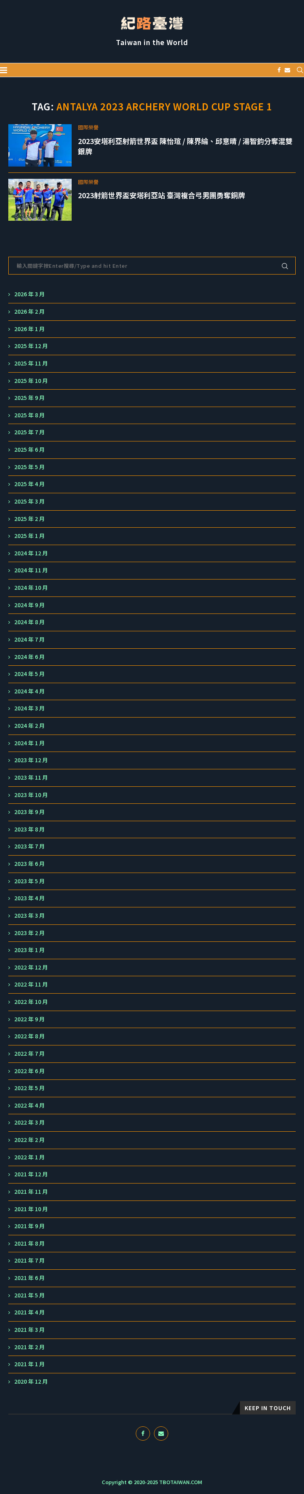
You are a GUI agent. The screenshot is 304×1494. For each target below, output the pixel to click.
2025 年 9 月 (29, 397)
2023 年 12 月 (31, 760)
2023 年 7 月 (29, 846)
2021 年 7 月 (29, 1260)
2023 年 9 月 (29, 812)
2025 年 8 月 (29, 415)
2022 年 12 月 (31, 967)
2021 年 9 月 (29, 1226)
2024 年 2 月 (29, 725)
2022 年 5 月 (29, 1088)
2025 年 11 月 (31, 363)
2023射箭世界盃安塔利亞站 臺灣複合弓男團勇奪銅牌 (161, 195)
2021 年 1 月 (29, 1364)
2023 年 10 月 (31, 795)
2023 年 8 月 (29, 829)
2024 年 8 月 (29, 622)
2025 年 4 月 (29, 484)
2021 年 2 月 (29, 1347)
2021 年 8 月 (29, 1243)
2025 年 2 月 (29, 519)
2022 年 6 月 (29, 1071)
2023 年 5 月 (29, 881)
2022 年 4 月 (29, 1105)
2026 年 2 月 (29, 311)
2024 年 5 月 (29, 674)
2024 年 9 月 (29, 605)
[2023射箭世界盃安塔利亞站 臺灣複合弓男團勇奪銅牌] (40, 200)
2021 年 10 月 (31, 1209)
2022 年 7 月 (29, 1053)
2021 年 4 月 (29, 1312)
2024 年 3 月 (29, 708)
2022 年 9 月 (29, 1019)
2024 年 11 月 (31, 570)
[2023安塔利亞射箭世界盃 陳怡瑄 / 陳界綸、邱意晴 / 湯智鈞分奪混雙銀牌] (40, 145)
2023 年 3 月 (29, 915)
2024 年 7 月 (29, 639)
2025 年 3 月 (29, 501)
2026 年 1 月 (29, 329)
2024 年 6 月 (29, 657)
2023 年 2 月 (29, 933)
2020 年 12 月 (31, 1381)
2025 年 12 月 (31, 346)
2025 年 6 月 (29, 449)
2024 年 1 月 (29, 743)
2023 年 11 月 (31, 777)
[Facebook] (279, 70)
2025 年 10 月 (31, 380)
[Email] (287, 70)
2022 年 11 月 (31, 984)
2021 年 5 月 (29, 1295)
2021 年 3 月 (29, 1329)
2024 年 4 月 (29, 691)
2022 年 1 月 (29, 1157)
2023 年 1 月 (29, 950)
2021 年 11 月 (31, 1191)
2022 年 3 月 (29, 1122)
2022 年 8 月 (29, 1036)
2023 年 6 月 (29, 863)
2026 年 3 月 (29, 294)
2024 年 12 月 (31, 553)
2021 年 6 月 (29, 1278)
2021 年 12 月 (31, 1174)
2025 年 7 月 (29, 432)
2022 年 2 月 (29, 1140)
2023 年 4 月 (29, 898)
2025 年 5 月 (29, 467)
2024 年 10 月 (31, 587)
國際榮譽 (88, 127)
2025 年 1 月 (29, 536)
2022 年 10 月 (31, 1001)
